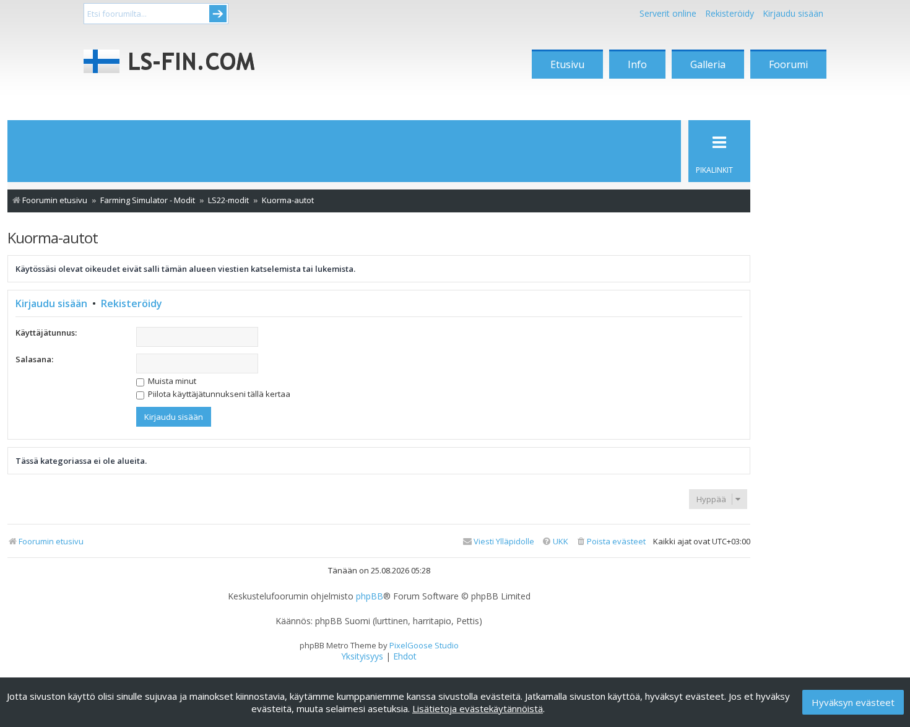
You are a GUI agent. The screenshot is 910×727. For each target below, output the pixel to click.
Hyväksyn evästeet (853, 702)
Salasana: (34, 359)
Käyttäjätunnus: (46, 332)
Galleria (708, 64)
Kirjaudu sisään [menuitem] (793, 13)
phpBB (369, 596)
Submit (218, 14)
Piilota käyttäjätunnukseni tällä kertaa (218, 393)
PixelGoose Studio (424, 645)
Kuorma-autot (52, 237)
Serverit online (667, 13)
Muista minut (171, 380)
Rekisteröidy (729, 13)
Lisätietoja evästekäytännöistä (477, 708)
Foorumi (788, 64)
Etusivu (567, 64)
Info (637, 64)
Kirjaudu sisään (51, 303)
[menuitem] (611, 542)
